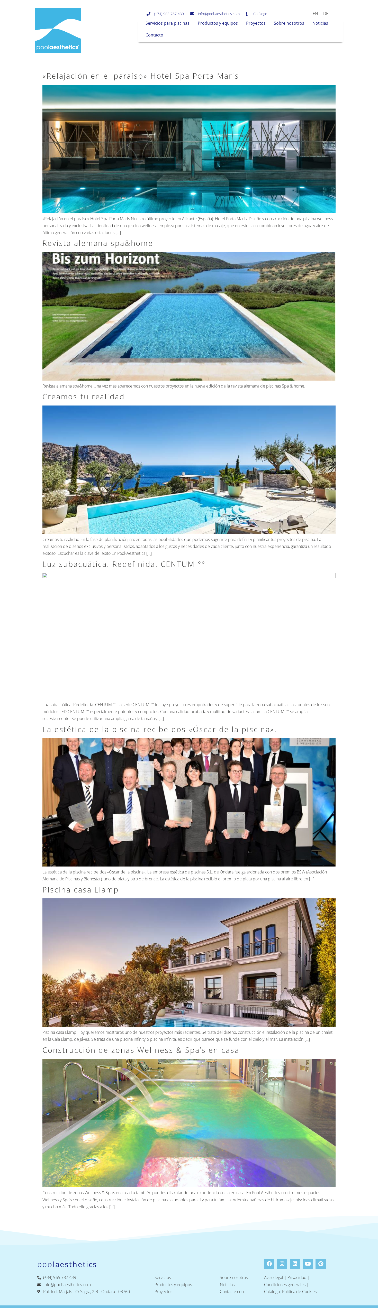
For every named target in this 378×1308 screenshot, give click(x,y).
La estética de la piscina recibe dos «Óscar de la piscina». (159, 729)
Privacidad (297, 1277)
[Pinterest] (321, 1264)
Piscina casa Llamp (80, 890)
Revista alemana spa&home (97, 243)
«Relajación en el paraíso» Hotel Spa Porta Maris (140, 76)
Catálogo (272, 1291)
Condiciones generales (284, 1284)
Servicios (163, 1277)
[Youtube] (308, 1264)
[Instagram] (282, 1264)
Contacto (154, 35)
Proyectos (256, 23)
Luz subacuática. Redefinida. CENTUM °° (123, 564)
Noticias (320, 23)
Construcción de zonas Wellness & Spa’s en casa (140, 1050)
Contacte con (232, 1291)
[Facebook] (269, 1264)
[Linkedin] (295, 1264)
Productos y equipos (218, 23)
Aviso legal (273, 1277)
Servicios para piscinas (168, 23)
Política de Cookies (299, 1291)
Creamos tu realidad (83, 396)
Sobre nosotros (289, 23)
